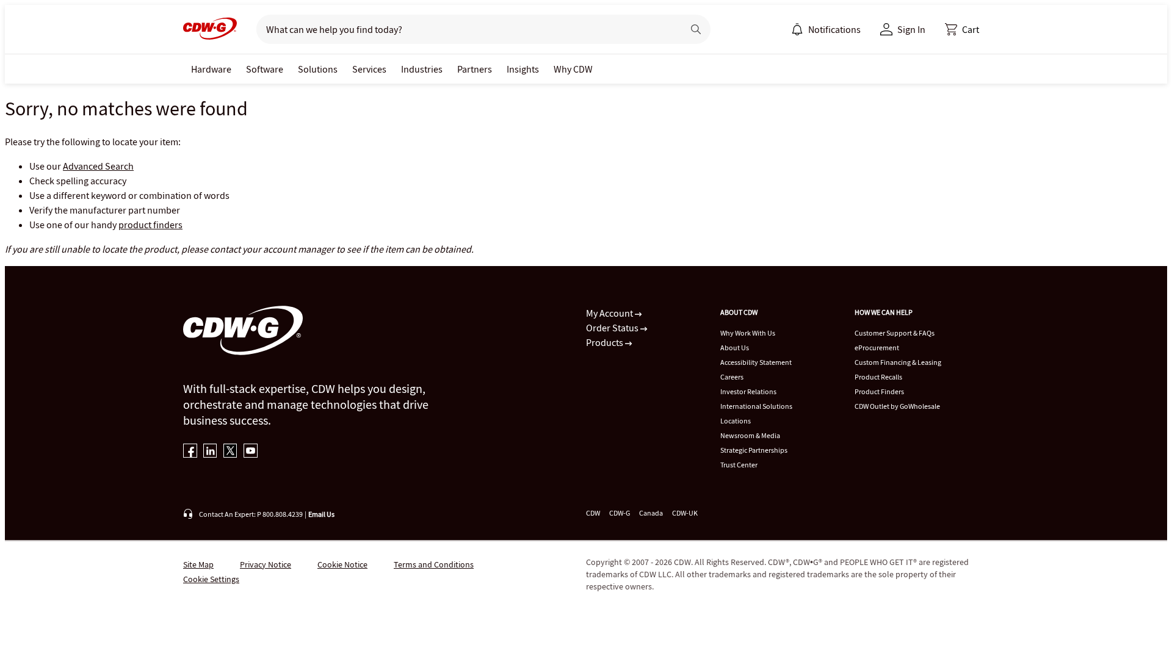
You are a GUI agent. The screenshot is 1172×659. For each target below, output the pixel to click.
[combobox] (464, 29)
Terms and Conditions (434, 564)
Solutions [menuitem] (318, 69)
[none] (211, 69)
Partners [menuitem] (474, 69)
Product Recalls (878, 376)
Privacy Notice (265, 564)
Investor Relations (748, 391)
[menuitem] (797, 29)
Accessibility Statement (756, 362)
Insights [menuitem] (523, 69)
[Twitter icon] (230, 452)
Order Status (613, 328)
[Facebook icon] (190, 452)
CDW (593, 512)
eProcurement (877, 347)
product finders (150, 224)
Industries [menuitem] (422, 69)
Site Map (198, 564)
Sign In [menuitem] (911, 29)
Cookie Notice (342, 564)
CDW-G (619, 512)
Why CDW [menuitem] (573, 69)
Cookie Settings (211, 579)
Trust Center (739, 464)
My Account (610, 313)
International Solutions (756, 406)
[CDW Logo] (210, 29)
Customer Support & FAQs (895, 332)
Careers (731, 376)
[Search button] (696, 29)
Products (605, 342)
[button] (962, 29)
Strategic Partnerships (753, 450)
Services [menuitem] (369, 69)
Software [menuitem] (264, 69)
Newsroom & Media (750, 435)
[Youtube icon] (251, 452)
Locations (735, 420)
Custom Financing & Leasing (898, 362)
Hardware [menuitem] (211, 69)
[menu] (826, 29)
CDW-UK (685, 512)
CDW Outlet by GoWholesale (897, 406)
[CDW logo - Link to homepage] (210, 29)
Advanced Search (98, 166)
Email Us (321, 514)
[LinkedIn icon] (210, 452)
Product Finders (879, 391)
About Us (734, 347)
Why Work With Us (747, 332)
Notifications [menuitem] (834, 29)
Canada (651, 512)
